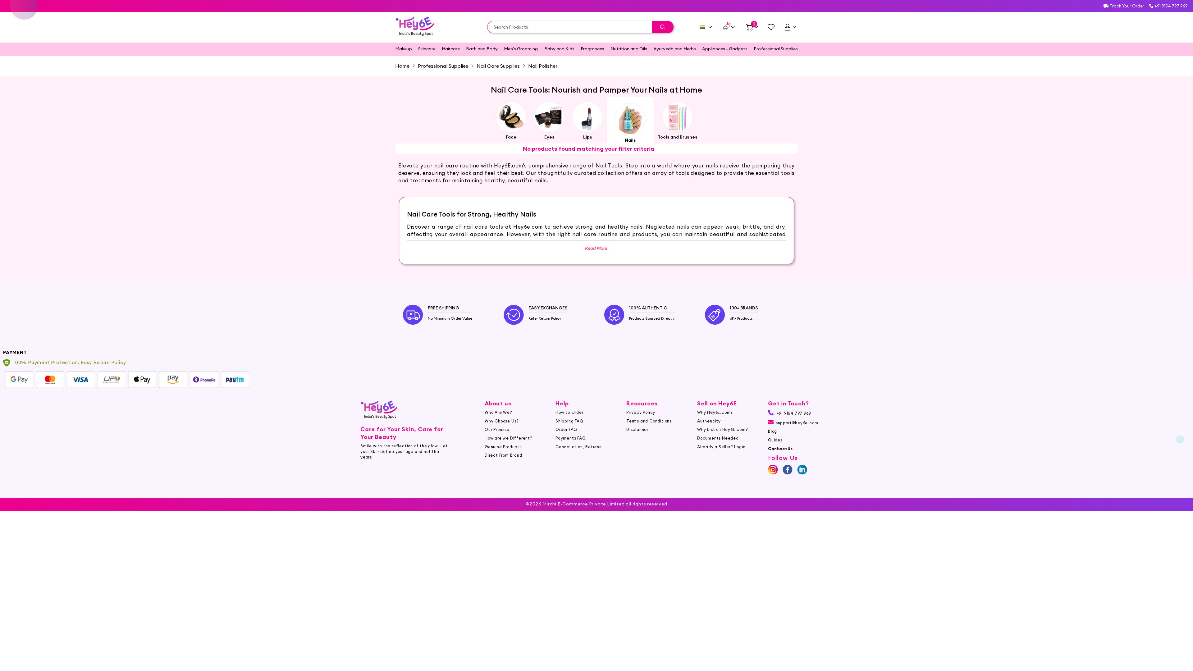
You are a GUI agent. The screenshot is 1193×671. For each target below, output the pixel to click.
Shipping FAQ (569, 420)
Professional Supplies (776, 49)
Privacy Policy (640, 412)
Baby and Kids (559, 49)
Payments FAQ (570, 438)
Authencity (709, 420)
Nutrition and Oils (628, 49)
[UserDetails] (790, 27)
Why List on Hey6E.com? (722, 429)
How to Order (569, 412)
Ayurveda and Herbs (674, 49)
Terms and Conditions (649, 420)
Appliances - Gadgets (724, 49)
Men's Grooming (521, 49)
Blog (772, 431)
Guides (775, 439)
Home (402, 66)
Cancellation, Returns (578, 446)
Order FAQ (566, 429)
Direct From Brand (503, 455)
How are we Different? (509, 438)
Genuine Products (503, 446)
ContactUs (780, 448)
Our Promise (497, 429)
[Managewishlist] (771, 27)
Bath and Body (482, 49)
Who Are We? (498, 412)
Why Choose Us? (502, 420)
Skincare (427, 49)
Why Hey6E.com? (715, 412)
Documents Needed (718, 438)
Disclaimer (637, 429)
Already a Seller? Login (721, 446)
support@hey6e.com (797, 422)
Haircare (451, 49)
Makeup (403, 49)
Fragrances (592, 49)
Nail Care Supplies (498, 66)
